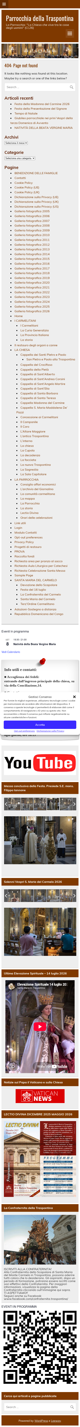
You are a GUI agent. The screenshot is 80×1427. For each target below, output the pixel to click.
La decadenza (30, 455)
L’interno (26, 441)
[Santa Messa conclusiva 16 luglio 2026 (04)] (53, 804)
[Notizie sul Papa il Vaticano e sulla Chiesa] (40, 1096)
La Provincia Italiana (34, 335)
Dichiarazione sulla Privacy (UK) (37, 202)
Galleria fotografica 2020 (32, 282)
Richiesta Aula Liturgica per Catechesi (41, 566)
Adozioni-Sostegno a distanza (35, 609)
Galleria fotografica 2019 (32, 278)
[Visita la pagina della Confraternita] (40, 1239)
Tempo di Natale (26, 113)
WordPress (41, 1421)
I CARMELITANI (25, 320)
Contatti (20, 178)
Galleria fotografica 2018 (32, 273)
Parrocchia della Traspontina (39, 18)
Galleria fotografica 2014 (32, 254)
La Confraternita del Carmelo (40, 594)
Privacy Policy (24, 542)
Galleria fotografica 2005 (32, 211)
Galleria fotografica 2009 (32, 230)
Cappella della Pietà (34, 369)
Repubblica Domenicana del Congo (39, 614)
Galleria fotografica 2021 (32, 287)
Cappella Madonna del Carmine (42, 403)
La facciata (28, 460)
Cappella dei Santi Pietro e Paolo (43, 354)
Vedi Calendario (10, 652)
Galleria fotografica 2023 (32, 297)
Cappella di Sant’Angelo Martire (42, 384)
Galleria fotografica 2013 (32, 249)
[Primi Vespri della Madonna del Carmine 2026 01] (14, 896)
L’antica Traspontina (34, 436)
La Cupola (27, 450)
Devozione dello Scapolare (38, 585)
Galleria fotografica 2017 (32, 268)
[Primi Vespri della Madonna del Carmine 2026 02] (27, 896)
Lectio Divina (29, 513)
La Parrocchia (30, 503)
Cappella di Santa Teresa (38, 398)
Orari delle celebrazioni (36, 517)
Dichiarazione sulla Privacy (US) (37, 206)
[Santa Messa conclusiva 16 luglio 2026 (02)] (27, 804)
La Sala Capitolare (33, 474)
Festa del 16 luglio (33, 589)
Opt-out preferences (24, 730)
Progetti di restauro (28, 547)
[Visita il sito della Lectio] (40, 1159)
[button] (74, 697)
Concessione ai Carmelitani (39, 417)
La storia (26, 340)
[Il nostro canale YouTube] (40, 763)
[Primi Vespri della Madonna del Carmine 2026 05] (66, 896)
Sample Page (24, 575)
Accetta (40, 724)
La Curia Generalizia (34, 330)
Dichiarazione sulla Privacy (50, 730)
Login (18, 528)
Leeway (56, 1421)
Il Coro (24, 426)
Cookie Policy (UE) (27, 187)
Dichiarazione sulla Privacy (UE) (36, 197)
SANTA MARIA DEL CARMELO (36, 580)
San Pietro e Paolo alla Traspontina (50, 359)
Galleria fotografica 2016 (32, 263)
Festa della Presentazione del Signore (41, 108)
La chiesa (27, 446)
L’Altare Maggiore (32, 431)
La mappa (27, 498)
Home (19, 316)
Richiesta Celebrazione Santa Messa (40, 570)
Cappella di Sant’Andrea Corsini (42, 379)
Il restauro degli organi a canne (36, 345)
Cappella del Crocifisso (36, 365)
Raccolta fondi (24, 556)
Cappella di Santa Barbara (39, 393)
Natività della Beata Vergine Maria (34, 644)
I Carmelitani (29, 325)
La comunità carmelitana (37, 494)
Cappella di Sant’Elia (34, 388)
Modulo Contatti (26, 532)
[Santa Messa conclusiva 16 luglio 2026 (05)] (66, 804)
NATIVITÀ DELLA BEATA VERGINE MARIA (44, 128)
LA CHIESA (22, 350)
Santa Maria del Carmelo (37, 599)
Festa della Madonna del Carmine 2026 (42, 104)
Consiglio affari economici (38, 484)
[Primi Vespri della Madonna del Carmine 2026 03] (40, 896)
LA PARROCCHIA (27, 479)
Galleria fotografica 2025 (32, 306)
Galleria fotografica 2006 (32, 216)
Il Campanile (29, 422)
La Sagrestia (29, 469)
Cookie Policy (24, 183)
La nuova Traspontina (35, 464)
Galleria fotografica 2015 (32, 259)
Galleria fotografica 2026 (32, 311)
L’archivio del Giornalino (36, 489)
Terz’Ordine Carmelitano (37, 604)
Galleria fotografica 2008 (32, 225)
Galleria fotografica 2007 (32, 221)
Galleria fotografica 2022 (32, 292)
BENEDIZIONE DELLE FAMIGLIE (36, 173)
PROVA (20, 551)
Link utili (20, 523)
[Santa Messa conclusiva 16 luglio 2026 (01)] (14, 804)
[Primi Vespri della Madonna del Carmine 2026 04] (53, 896)
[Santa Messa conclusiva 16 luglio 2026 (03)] (40, 804)
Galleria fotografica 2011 (32, 240)
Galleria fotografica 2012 (32, 244)
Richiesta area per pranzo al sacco (39, 561)
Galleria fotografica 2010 (32, 235)
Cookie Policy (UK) (27, 192)
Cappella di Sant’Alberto (37, 374)
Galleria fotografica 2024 (32, 302)
